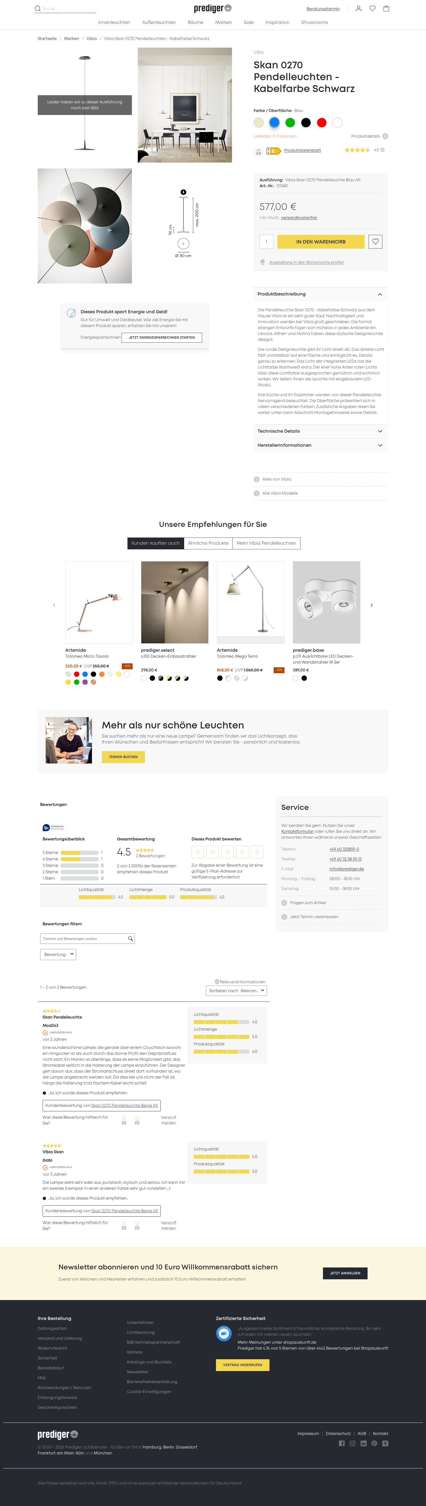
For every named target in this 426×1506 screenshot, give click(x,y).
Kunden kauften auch (156, 543)
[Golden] (119, 674)
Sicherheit (47, 1358)
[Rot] (77, 674)
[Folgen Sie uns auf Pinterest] (374, 1444)
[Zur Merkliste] (372, 9)
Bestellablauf (51, 1368)
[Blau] (85, 674)
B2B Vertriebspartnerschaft (153, 1342)
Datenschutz (339, 1433)
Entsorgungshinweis (57, 1397)
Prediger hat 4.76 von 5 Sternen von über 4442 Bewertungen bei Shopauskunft (313, 1348)
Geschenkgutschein (57, 1407)
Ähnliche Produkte (208, 543)
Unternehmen (140, 1322)
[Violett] (85, 682)
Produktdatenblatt (302, 150)
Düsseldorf (186, 1447)
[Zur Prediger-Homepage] (212, 9)
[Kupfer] (93, 682)
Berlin (168, 1447)
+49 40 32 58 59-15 (346, 859)
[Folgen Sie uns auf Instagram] (353, 1444)
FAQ (41, 1378)
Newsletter (137, 1372)
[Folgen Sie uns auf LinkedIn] (364, 1444)
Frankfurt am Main (56, 1453)
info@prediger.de (347, 869)
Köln (80, 1453)
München (103, 1453)
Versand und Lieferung (60, 1338)
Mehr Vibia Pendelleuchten (266, 543)
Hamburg (152, 1447)
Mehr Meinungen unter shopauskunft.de (277, 1342)
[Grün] (77, 682)
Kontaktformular (297, 831)
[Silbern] (68, 674)
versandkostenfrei (299, 218)
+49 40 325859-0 (344, 849)
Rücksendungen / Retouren (64, 1388)
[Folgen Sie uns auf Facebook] (342, 1444)
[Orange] (102, 674)
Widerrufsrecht (52, 1348)
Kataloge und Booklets (149, 1362)
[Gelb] (68, 682)
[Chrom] (110, 674)
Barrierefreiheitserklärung (152, 1382)
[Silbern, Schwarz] (186, 678)
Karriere (134, 1352)
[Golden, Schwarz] (169, 678)
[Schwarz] (93, 674)
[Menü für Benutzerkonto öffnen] (359, 9)
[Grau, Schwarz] (161, 678)
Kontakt (380, 1433)
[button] (345, 1273)
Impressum (309, 1433)
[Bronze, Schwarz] (177, 678)
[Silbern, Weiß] (228, 678)
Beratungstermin (323, 9)
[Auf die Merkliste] (375, 242)
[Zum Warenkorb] (386, 9)
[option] (259, 123)
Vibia (259, 52)
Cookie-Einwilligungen (149, 1391)
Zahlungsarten (52, 1328)
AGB (362, 1433)
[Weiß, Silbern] (245, 678)
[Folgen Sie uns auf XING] (385, 1444)
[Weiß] (127, 674)
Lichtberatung (141, 1332)
